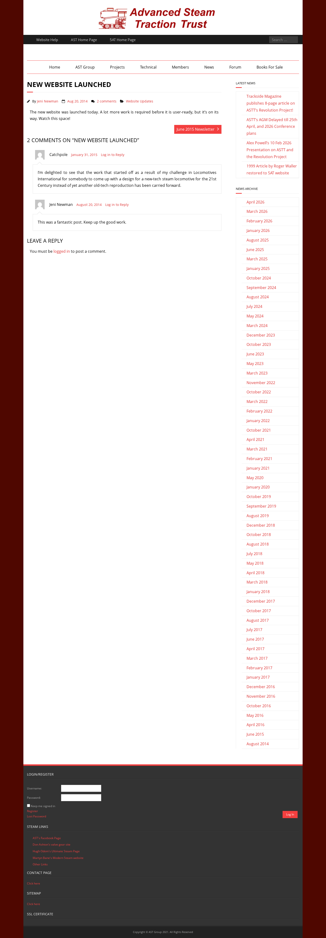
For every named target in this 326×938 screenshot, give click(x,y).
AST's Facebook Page (47, 838)
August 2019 (258, 515)
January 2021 (258, 468)
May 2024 (255, 316)
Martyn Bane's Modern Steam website (58, 858)
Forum (235, 67)
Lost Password (36, 816)
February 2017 (259, 667)
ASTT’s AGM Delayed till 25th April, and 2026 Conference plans (272, 126)
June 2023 (255, 354)
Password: (34, 798)
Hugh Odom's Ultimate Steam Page (56, 851)
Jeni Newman (47, 101)
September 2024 (261, 287)
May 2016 (255, 715)
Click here (33, 883)
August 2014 (258, 743)
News (209, 67)
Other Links (40, 864)
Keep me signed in (43, 806)
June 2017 (255, 639)
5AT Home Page (123, 39)
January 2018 (258, 591)
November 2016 (261, 696)
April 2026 (255, 202)
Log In (290, 814)
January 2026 (258, 230)
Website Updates (139, 101)
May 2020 (255, 477)
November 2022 (261, 382)
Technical (148, 67)
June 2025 (255, 249)
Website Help (47, 39)
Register (32, 811)
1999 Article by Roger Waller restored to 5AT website (272, 169)
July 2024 (254, 306)
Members (180, 67)
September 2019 (261, 506)
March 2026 (257, 211)
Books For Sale (270, 67)
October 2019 (259, 496)
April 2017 (255, 648)
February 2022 (259, 411)
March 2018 (257, 582)
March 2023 (257, 373)
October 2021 (259, 430)
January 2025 (258, 268)
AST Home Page (84, 39)
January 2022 (258, 420)
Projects (117, 67)
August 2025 (258, 240)
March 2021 (257, 449)
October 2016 (259, 705)
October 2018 (259, 534)
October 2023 (259, 344)
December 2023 (261, 335)
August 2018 (258, 544)
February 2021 (259, 458)
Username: (34, 788)
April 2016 (255, 724)
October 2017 (259, 610)
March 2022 (257, 401)
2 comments (106, 101)
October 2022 (259, 392)
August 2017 (258, 620)
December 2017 (261, 601)
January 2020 (258, 487)
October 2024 (259, 278)
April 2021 (255, 439)
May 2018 (255, 563)
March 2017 (257, 658)
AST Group (85, 67)
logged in (61, 251)
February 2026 (259, 221)
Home (54, 67)
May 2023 (255, 363)
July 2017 (254, 629)
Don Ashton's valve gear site (51, 844)
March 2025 (257, 259)
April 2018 (255, 572)
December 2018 (261, 525)
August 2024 (258, 297)
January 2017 (258, 677)
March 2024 (257, 325)
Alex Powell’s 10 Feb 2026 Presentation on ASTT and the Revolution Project (270, 149)
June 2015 (255, 734)
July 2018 (254, 553)
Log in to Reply (112, 154)
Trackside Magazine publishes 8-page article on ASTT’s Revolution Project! (271, 103)
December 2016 (261, 686)
